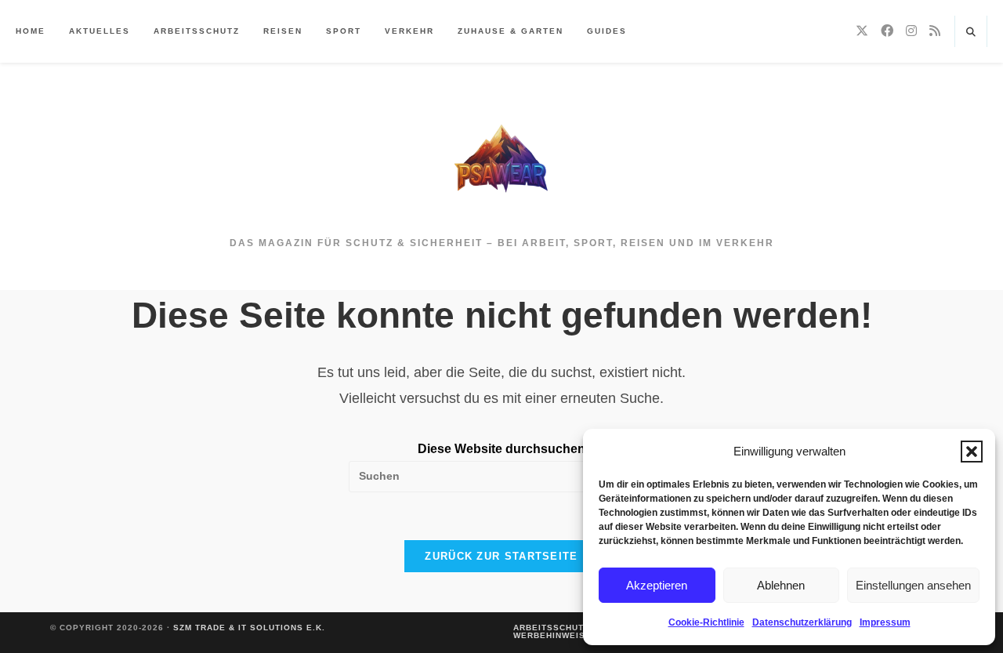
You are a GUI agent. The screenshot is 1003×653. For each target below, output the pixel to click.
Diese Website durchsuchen (501, 448)
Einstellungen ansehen (913, 585)
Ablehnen (781, 585)
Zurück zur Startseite (501, 556)
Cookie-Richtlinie (706, 622)
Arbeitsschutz (551, 627)
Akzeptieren (656, 585)
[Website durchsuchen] (971, 33)
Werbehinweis (549, 635)
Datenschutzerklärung (802, 622)
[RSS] (935, 31)
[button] (971, 451)
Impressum (885, 622)
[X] (861, 31)
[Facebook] (887, 31)
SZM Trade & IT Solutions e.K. (249, 627)
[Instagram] (911, 31)
